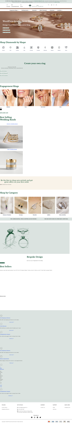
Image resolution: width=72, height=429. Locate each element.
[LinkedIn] (37, 417)
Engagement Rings (13, 10)
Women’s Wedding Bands (12, 123)
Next (1, 109)
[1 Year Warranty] (1, 324)
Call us (21, 6)
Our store (8, 6)
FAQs (54, 407)
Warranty (54, 409)
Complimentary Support (5, 334)
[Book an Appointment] (1, 357)
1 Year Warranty (3, 326)
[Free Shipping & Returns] (1, 316)
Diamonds (34, 10)
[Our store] (7, 5)
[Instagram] (34, 417)
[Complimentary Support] (1, 332)
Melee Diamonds (43, 10)
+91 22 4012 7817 (21, 409)
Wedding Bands (25, 10)
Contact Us (43, 407)
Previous (1, 108)
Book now (11, 362)
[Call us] (20, 5)
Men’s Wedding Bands (12, 149)
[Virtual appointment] (12, 5)
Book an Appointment (4, 358)
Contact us (11, 338)
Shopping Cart (67, 407)
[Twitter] (40, 417)
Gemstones (52, 10)
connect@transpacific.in (22, 407)
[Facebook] (31, 417)
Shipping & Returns (5, 409)
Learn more (11, 330)
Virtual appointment (15, 6)
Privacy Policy (4, 407)
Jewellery (59, 10)
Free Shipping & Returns (5, 317)
